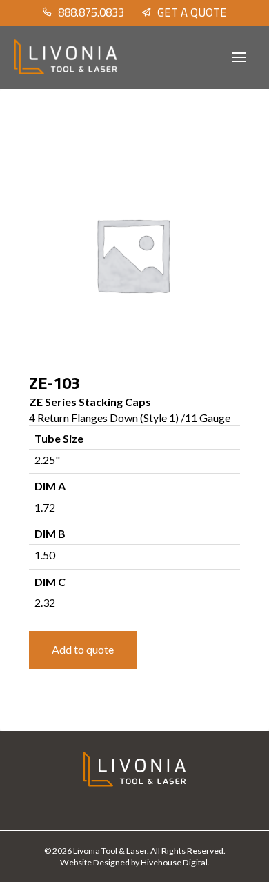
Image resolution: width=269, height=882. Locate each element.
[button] (238, 57)
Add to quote (83, 649)
